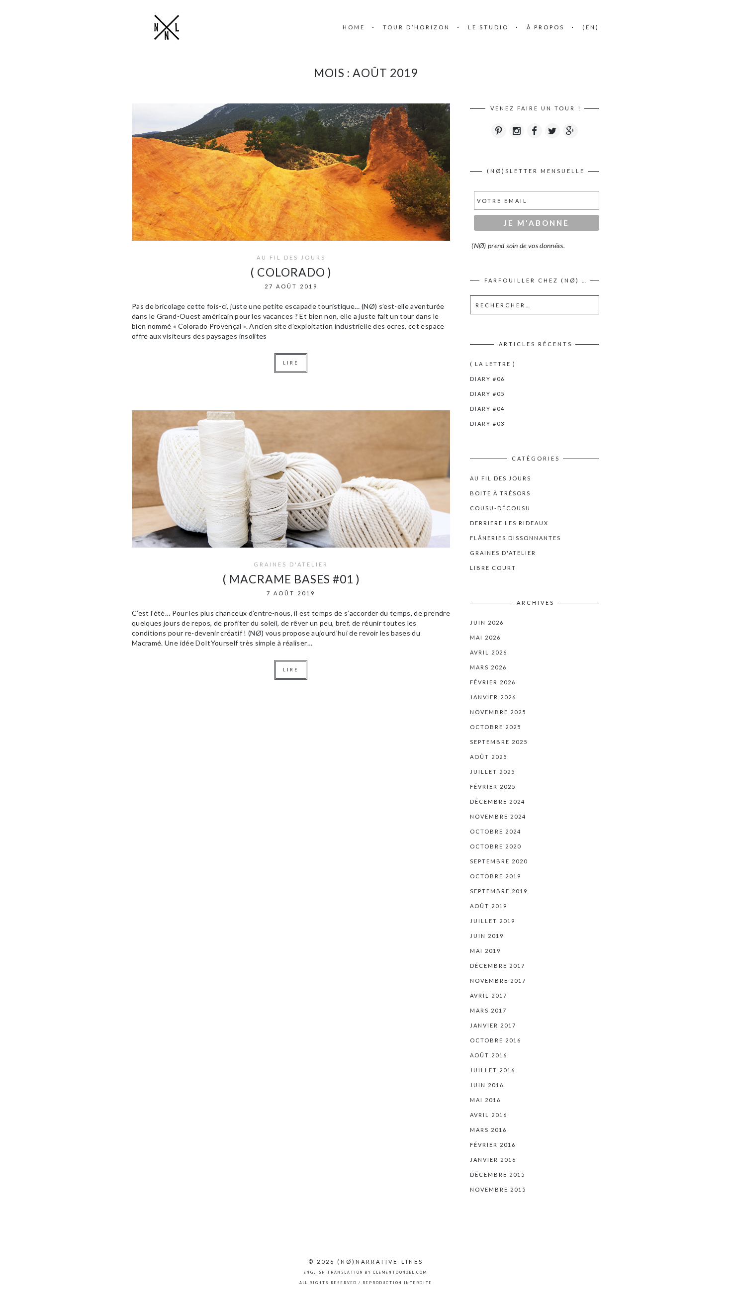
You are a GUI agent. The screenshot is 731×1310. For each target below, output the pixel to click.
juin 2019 (487, 936)
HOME (354, 27)
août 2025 (488, 756)
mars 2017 (488, 1010)
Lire (291, 363)
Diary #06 (487, 378)
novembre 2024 (498, 816)
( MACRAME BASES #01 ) (291, 579)
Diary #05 (487, 393)
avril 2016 (488, 1115)
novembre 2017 (498, 980)
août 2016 (488, 1055)
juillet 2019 (492, 921)
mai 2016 (485, 1100)
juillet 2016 (492, 1070)
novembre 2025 (498, 712)
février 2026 (493, 682)
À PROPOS (545, 27)
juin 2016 (487, 1085)
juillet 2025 (492, 771)
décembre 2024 (497, 801)
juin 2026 (487, 622)
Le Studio (488, 27)
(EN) (590, 27)
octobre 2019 (495, 876)
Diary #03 (487, 423)
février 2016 (493, 1144)
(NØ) (346, 1261)
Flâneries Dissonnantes (515, 538)
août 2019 (488, 906)
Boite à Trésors (500, 493)
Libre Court (493, 567)
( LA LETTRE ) (493, 364)
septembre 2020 (499, 861)
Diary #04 (487, 408)
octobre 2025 (495, 727)
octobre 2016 (495, 1040)
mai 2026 (485, 637)
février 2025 (493, 786)
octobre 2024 (495, 831)
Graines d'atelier (291, 564)
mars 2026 (488, 667)
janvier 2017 (493, 1025)
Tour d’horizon (416, 27)
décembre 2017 (497, 965)
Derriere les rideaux (509, 523)
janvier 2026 (493, 697)
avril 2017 (488, 995)
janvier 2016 (493, 1159)
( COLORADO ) (291, 272)
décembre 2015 (497, 1174)
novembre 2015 (498, 1189)
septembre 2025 (499, 742)
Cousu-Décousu (500, 508)
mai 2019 (485, 950)
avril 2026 (488, 652)
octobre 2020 (495, 846)
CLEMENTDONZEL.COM (400, 1272)
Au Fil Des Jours (291, 257)
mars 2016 (488, 1129)
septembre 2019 (499, 891)
